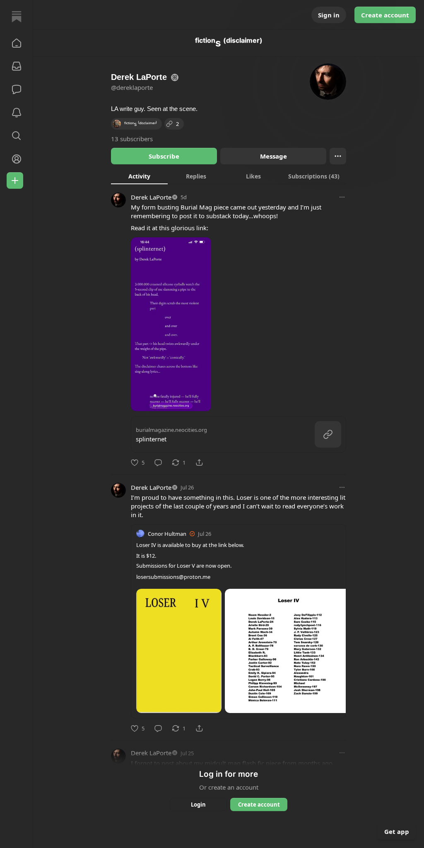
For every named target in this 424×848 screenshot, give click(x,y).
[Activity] (16, 113)
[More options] (342, 197)
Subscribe (164, 156)
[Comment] (158, 462)
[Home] (16, 16)
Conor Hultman (167, 533)
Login (198, 804)
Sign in (329, 15)
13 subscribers (132, 139)
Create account (385, 15)
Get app (396, 831)
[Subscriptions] (16, 66)
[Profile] (16, 159)
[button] (16, 43)
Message (273, 156)
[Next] (337, 648)
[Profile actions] (338, 156)
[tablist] (228, 176)
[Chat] (16, 89)
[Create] (15, 180)
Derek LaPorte (151, 197)
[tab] (139, 176)
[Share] (199, 462)
